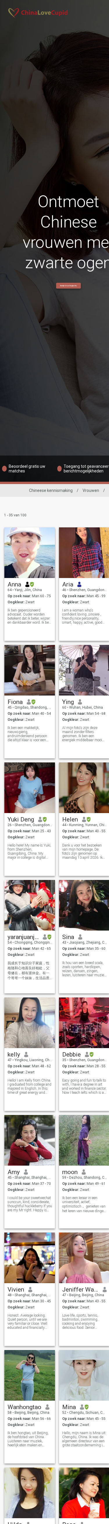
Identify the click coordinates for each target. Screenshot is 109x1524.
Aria (67, 584)
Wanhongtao (24, 1407)
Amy (14, 1172)
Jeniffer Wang (80, 1289)
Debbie (71, 1054)
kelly (14, 1054)
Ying (68, 701)
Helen (70, 819)
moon (70, 1172)
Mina (69, 1407)
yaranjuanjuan (23, 936)
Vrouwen (91, 490)
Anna (14, 584)
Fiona (15, 701)
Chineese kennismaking (51, 490)
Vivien (16, 1289)
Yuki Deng (21, 819)
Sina (68, 936)
